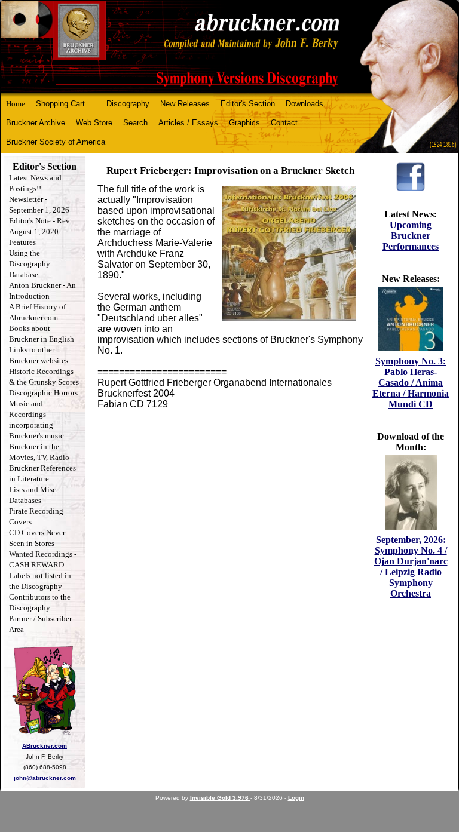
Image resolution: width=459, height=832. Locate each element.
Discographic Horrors (43, 392)
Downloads (304, 103)
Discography (127, 103)
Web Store (94, 122)
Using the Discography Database (29, 263)
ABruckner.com (44, 745)
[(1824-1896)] (229, 47)
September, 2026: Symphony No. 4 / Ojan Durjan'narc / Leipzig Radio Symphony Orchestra (411, 566)
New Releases (185, 103)
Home (15, 103)
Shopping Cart (60, 103)
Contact (284, 122)
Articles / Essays (188, 122)
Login (296, 797)
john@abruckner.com (45, 778)
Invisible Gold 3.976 (220, 797)
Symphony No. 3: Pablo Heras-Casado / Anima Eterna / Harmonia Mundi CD (410, 382)
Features (22, 242)
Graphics (244, 122)
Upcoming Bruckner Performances (410, 235)
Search (135, 122)
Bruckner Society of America (55, 141)
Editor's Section (248, 103)
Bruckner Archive (35, 122)
